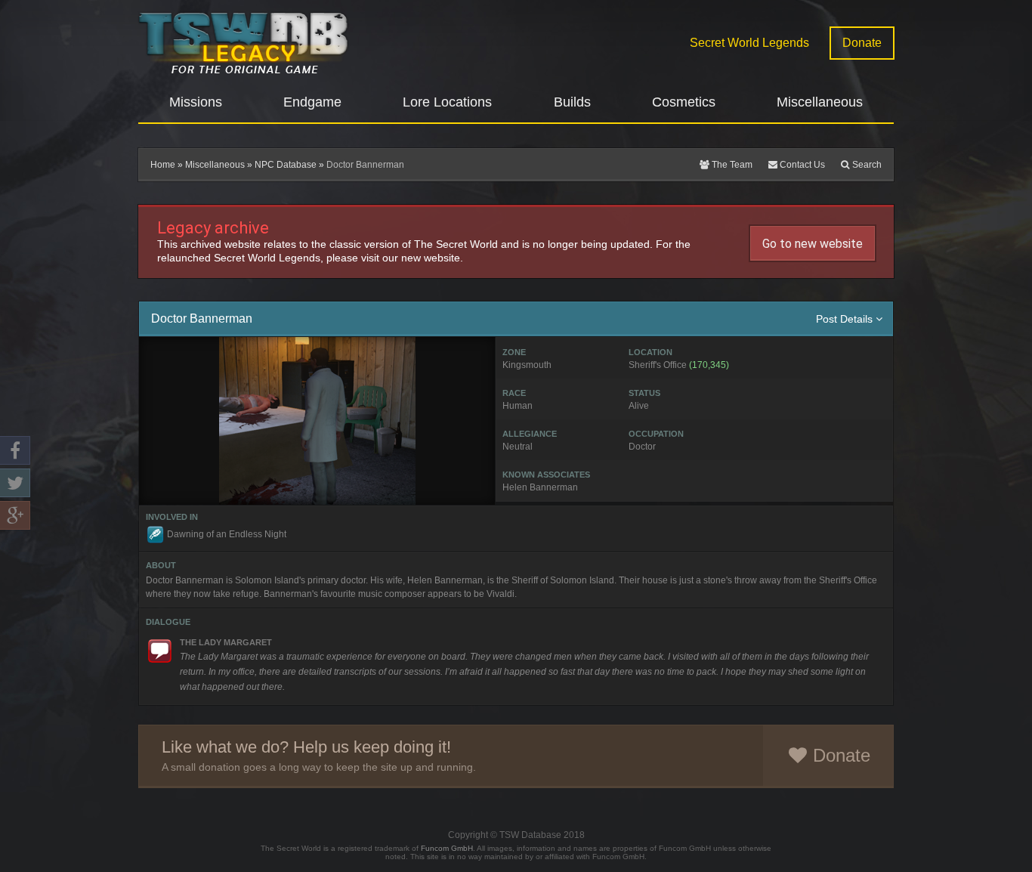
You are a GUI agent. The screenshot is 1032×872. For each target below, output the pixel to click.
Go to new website (812, 244)
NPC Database (286, 164)
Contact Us (801, 164)
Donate (862, 42)
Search (866, 164)
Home (162, 164)
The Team (730, 164)
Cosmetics (683, 102)
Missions (195, 102)
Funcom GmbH (447, 848)
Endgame (312, 102)
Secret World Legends (749, 42)
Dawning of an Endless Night (226, 534)
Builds (572, 102)
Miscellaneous (215, 164)
